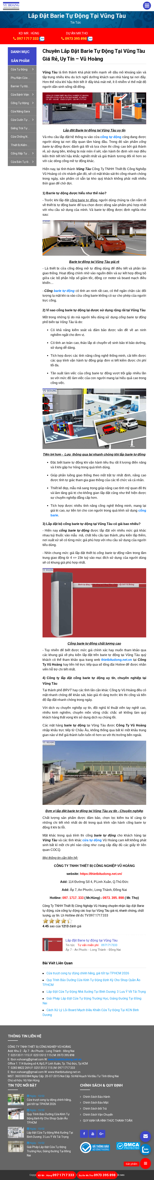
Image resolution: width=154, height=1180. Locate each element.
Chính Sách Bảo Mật (95, 1102)
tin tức (75, 22)
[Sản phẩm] (145, 1163)
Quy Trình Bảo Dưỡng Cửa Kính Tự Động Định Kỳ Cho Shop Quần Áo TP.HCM (48, 1118)
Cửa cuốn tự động (23, 119)
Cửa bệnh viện (20, 94)
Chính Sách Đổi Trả (95, 1108)
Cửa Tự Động (19, 69)
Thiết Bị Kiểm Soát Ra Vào (23, 145)
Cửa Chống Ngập (21, 136)
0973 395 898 (76, 38)
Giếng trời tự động (23, 128)
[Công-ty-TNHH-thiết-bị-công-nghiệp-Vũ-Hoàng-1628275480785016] (84, 1134)
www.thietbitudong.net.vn (64, 1059)
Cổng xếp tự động (22, 153)
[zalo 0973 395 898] (89, 38)
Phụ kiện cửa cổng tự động (23, 77)
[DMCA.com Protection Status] (128, 1145)
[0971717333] (145, 1149)
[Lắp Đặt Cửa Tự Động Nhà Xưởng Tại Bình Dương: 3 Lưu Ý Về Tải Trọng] (16, 1132)
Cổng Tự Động (20, 103)
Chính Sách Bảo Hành (96, 1096)
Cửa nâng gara (20, 111)
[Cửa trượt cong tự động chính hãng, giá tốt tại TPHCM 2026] (16, 1099)
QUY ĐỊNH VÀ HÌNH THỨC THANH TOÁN (107, 1120)
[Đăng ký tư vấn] (145, 1136)
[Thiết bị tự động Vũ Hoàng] (11, 6)
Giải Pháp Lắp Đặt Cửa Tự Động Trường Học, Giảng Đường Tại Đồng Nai (49, 1151)
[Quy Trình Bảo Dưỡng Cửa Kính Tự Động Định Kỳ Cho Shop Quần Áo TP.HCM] (16, 1113)
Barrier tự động (21, 86)
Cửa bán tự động (22, 161)
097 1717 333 (27, 38)
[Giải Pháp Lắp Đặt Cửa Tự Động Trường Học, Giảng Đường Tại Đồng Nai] (16, 1146)
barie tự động (64, 290)
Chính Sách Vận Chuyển (98, 1114)
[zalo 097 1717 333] (41, 38)
